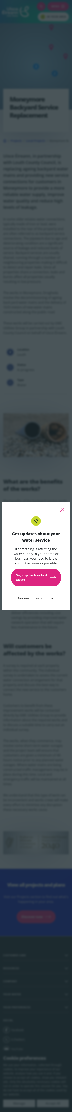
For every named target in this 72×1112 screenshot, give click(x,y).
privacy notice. (42, 598)
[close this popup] (62, 510)
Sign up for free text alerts (31, 577)
